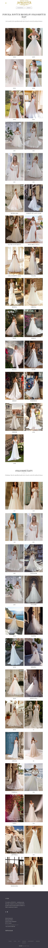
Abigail (14, 761)
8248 (14, 729)
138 (34, 854)
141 (14, 511)
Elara (14, 369)
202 (34, 150)
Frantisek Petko (25, 945)
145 (34, 511)
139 (34, 886)
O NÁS (15, 941)
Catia (14, 823)
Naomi (34, 369)
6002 (14, 119)
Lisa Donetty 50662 (14, 276)
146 (14, 542)
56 (33, 761)
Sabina (33, 636)
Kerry (14, 401)
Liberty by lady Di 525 (33, 213)
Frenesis (33, 401)
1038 (14, 463)
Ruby (14, 338)
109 (34, 823)
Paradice (33, 573)
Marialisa (14, 886)
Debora (33, 307)
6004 (14, 88)
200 (34, 182)
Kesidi (33, 338)
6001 (33, 119)
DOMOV (10, 941)
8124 (14, 636)
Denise (14, 432)
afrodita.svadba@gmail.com (11, 924)
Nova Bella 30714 (33, 244)
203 (14, 150)
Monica (14, 307)
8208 (14, 698)
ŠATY (19, 941)
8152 (14, 667)
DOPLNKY (24, 941)
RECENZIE (38, 941)
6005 (33, 57)
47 (33, 729)
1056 (33, 432)
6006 (14, 57)
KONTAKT (24, 942)
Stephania (33, 698)
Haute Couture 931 (14, 244)
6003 (33, 88)
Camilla (14, 792)
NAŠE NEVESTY (31, 941)
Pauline (33, 604)
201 (14, 182)
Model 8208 (14, 213)
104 (34, 792)
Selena (33, 667)
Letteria (14, 854)
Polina (33, 276)
